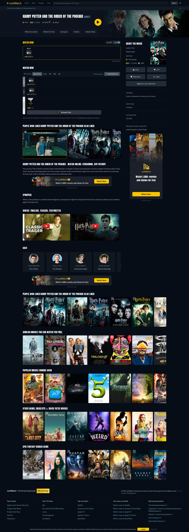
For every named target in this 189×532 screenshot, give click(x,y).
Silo (43, 505)
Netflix (80, 505)
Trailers (77, 32)
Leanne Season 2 (154, 518)
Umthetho (46, 518)
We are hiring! (43, 491)
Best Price (37, 74)
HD (54, 74)
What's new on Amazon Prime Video (127, 508)
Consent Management (128, 493)
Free (45, 74)
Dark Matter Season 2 (156, 521)
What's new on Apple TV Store (124, 515)
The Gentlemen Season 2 (157, 505)
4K (50, 74)
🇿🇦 (111, 74)
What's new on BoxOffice (122, 518)
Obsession (11, 518)
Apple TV (81, 512)
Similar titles (90, 32)
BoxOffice (81, 518)
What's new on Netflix (121, 505)
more (46, 154)
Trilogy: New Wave (14, 508)
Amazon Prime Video (86, 508)
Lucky (44, 512)
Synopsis (64, 32)
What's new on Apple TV (122, 512)
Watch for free (48, 32)
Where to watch (31, 32)
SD (59, 74)
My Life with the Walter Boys (53, 508)
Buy (24, 91)
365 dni (10, 515)
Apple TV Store (83, 515)
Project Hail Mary (13, 512)
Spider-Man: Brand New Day (18, 505)
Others (24, 105)
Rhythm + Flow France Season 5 (160, 514)
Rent (29, 48)
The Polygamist (48, 515)
